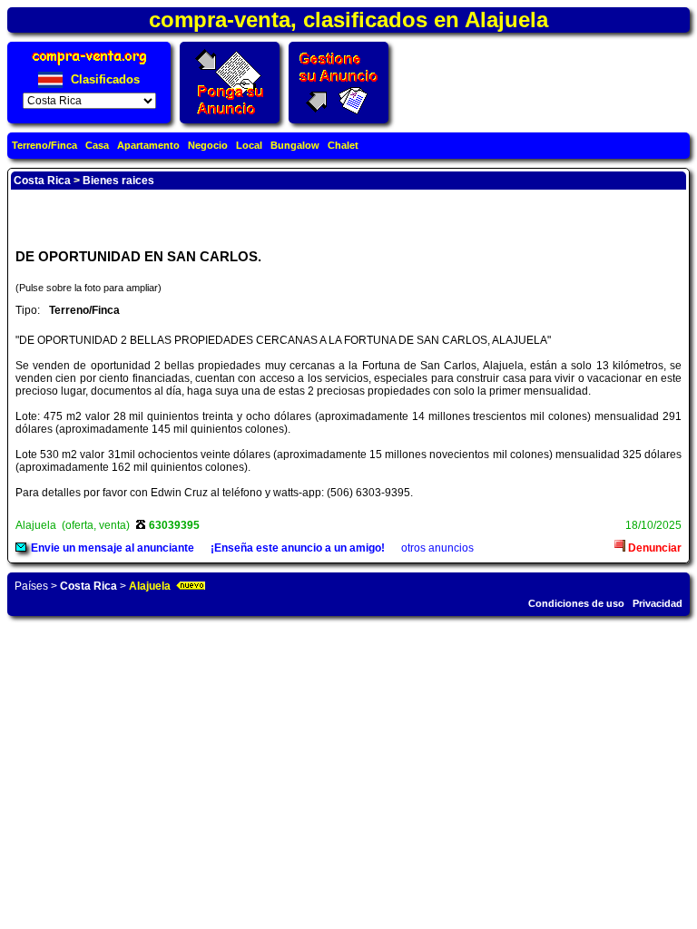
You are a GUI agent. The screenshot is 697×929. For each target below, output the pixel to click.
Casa (97, 145)
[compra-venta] (89, 65)
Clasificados (103, 79)
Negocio (208, 145)
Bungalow (294, 145)
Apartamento (148, 145)
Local (249, 145)
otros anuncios (437, 548)
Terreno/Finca (44, 145)
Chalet (343, 145)
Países (31, 586)
